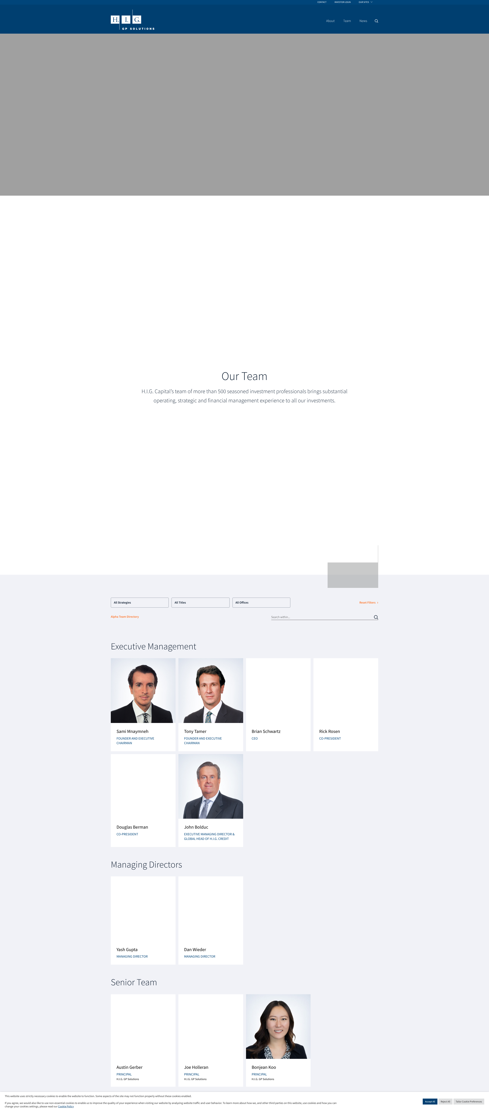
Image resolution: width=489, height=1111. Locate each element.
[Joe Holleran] (210, 1040)
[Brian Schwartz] (278, 704)
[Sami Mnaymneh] (143, 704)
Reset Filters (367, 603)
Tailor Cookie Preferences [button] (469, 1101)
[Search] (376, 21)
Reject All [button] (445, 1101)
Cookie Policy (66, 1106)
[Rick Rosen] (345, 704)
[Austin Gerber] (143, 1040)
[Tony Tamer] (210, 704)
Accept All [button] (430, 1101)
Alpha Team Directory (125, 617)
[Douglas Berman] (143, 800)
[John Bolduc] (210, 800)
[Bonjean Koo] (278, 1040)
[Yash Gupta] (143, 920)
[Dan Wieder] (210, 920)
